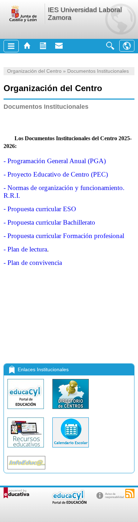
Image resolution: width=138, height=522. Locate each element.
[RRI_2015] (5, 328)
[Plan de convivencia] (5, 349)
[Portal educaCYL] (26, 411)
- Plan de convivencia (33, 262)
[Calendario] (70, 449)
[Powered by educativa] (16, 492)
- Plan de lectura (25, 249)
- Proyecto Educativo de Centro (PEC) (56, 174)
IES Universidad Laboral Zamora (85, 13)
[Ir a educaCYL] (69, 502)
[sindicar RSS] (129, 493)
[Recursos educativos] (26, 449)
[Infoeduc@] (26, 471)
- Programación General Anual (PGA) (55, 161)
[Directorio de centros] (70, 411)
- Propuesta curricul (64, 235)
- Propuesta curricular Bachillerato (49, 222)
